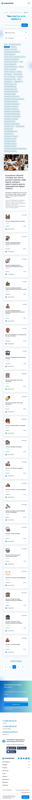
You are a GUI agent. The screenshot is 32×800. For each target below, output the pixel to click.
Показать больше (16, 661)
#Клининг (13, 47)
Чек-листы (5, 770)
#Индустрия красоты (10, 54)
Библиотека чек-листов (16, 12)
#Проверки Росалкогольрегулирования (14, 99)
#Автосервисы (8, 74)
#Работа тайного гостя (10, 84)
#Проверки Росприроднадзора (12, 114)
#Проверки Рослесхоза (10, 138)
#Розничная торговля (14, 44)
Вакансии (5, 782)
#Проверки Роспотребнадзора (12, 111)
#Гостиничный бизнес (10, 76)
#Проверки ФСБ (20, 126)
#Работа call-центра (10, 71)
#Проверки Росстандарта (11, 136)
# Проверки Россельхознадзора (12, 116)
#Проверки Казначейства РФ (12, 96)
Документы (5, 779)
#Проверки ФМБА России (11, 131)
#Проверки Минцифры (10, 94)
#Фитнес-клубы (18, 74)
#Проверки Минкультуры (11, 89)
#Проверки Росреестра (10, 151)
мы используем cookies (9, 797)
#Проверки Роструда (10, 121)
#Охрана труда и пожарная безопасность (15, 56)
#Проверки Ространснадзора (12, 123)
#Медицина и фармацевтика (12, 59)
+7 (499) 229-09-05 (9, 721)
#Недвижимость (18, 81)
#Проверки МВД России (10, 86)
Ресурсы (4, 767)
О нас (4, 773)
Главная (6, 12)
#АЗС (21, 61)
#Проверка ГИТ (8, 81)
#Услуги (21, 66)
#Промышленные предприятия (12, 51)
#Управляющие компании (11, 66)
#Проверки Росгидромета (11, 101)
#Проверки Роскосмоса (10, 143)
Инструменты (6, 761)
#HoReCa (7, 47)
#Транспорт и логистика (10, 49)
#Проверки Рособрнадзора (11, 109)
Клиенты (4, 776)
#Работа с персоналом (10, 69)
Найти (24, 25)
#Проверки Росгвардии (10, 146)
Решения (4, 764)
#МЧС (19, 79)
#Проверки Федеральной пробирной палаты (15, 148)
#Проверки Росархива (10, 141)
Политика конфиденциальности (23, 790)
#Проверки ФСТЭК (9, 126)
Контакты (5, 785)
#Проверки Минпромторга (11, 91)
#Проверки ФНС (9, 128)
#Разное (19, 71)
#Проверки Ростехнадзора (11, 118)
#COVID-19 (19, 76)
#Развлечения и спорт (10, 79)
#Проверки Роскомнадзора (11, 106)
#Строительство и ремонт (11, 61)
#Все (6, 44)
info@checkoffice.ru (10, 732)
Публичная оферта (25, 792)
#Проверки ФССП (9, 133)
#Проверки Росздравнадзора (12, 104)
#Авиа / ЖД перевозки (10, 64)
